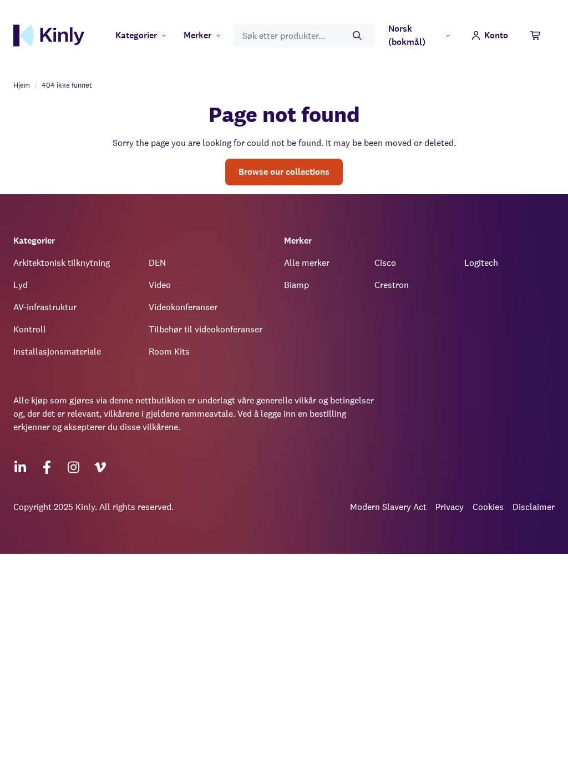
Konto (496, 35)
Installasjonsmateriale (57, 351)
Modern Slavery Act (388, 507)
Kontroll (29, 329)
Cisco (385, 263)
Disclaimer (534, 507)
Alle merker (306, 263)
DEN (157, 263)
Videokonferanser (183, 307)
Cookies (488, 507)
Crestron (391, 285)
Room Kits (169, 351)
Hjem (21, 85)
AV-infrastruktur (45, 307)
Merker (197, 35)
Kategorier (136, 35)
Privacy (449, 507)
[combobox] (304, 36)
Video (160, 285)
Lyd (20, 285)
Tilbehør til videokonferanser (205, 329)
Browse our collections (284, 172)
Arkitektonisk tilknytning (61, 263)
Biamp (296, 285)
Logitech (481, 263)
